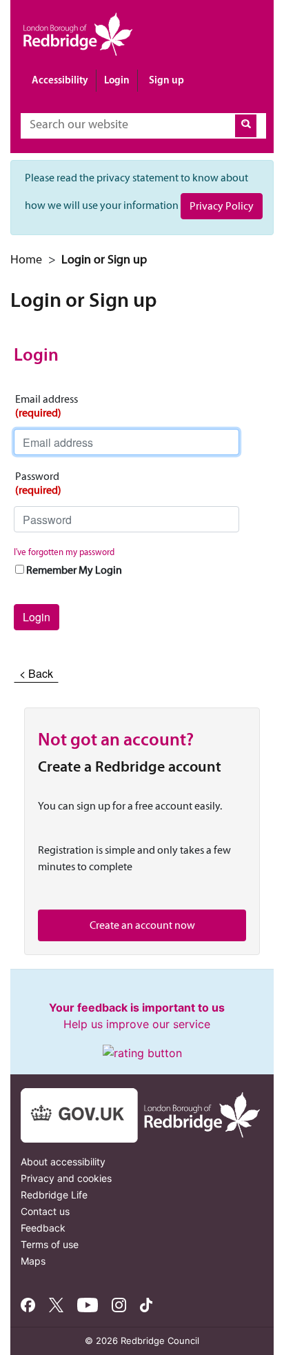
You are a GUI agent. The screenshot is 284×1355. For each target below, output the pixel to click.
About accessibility (63, 1161)
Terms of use (50, 1244)
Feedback (43, 1228)
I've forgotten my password (64, 552)
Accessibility (60, 79)
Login (117, 79)
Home (26, 259)
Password (38, 483)
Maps (33, 1261)
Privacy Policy (222, 205)
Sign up (166, 79)
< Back (36, 673)
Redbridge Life (54, 1195)
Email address (46, 405)
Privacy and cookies (66, 1178)
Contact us (45, 1211)
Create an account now (142, 925)
